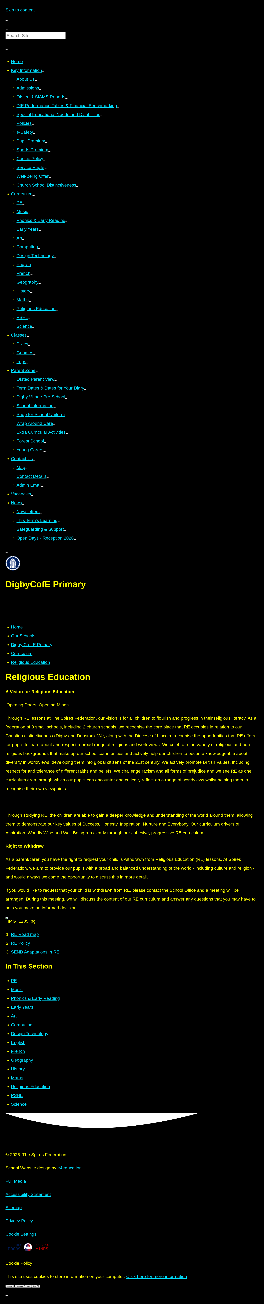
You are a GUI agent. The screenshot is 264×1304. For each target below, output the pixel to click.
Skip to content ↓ (22, 9)
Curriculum (21, 653)
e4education (69, 1167)
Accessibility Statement (28, 1194)
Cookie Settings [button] (21, 1234)
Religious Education (30, 662)
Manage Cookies (23, 1286)
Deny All (35, 1286)
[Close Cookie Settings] (7, 1295)
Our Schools (23, 635)
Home (17, 626)
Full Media (16, 1181)
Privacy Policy (19, 1220)
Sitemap (14, 1207)
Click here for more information (156, 1276)
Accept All (11, 1286)
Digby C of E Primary (31, 644)
